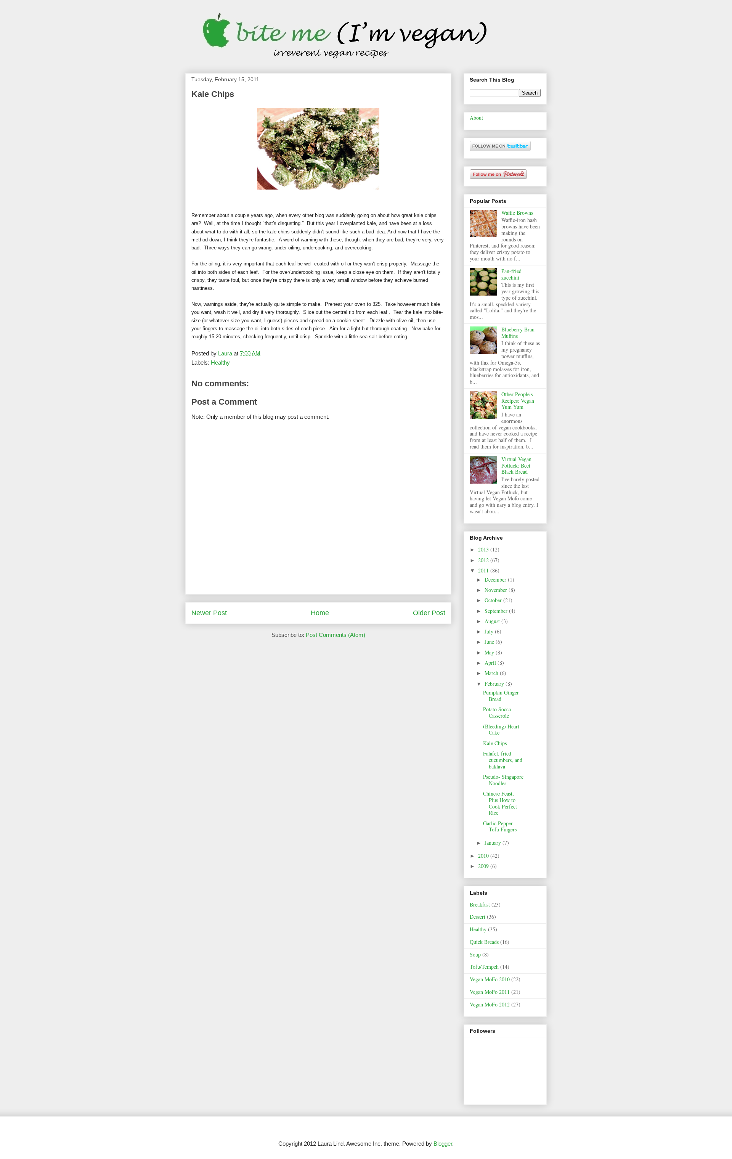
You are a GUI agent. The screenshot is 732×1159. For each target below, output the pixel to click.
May (490, 652)
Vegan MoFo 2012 (490, 1004)
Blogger (442, 1143)
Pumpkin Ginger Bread (501, 695)
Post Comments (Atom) (335, 635)
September (497, 610)
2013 (484, 549)
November (497, 589)
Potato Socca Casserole (497, 712)
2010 (484, 855)
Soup (475, 954)
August (493, 621)
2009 (484, 866)
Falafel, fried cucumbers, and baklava (502, 760)
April (491, 662)
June (490, 641)
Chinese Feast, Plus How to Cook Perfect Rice (500, 803)
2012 (484, 560)
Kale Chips (495, 743)
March (492, 673)
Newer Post (209, 613)
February (495, 683)
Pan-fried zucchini (511, 274)
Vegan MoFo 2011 (490, 991)
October (494, 600)
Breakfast (480, 904)
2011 (484, 570)
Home (320, 613)
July (490, 631)
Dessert (477, 916)
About (476, 117)
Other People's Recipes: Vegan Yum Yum (517, 401)
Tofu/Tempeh (484, 966)
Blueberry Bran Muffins (518, 332)
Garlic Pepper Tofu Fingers (500, 826)
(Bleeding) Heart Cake (501, 729)
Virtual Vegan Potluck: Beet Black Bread (516, 465)
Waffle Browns (517, 212)
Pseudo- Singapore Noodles (503, 780)
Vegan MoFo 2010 (490, 979)
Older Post (429, 613)
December (496, 579)
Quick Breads (484, 941)
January (493, 842)
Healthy (220, 362)
